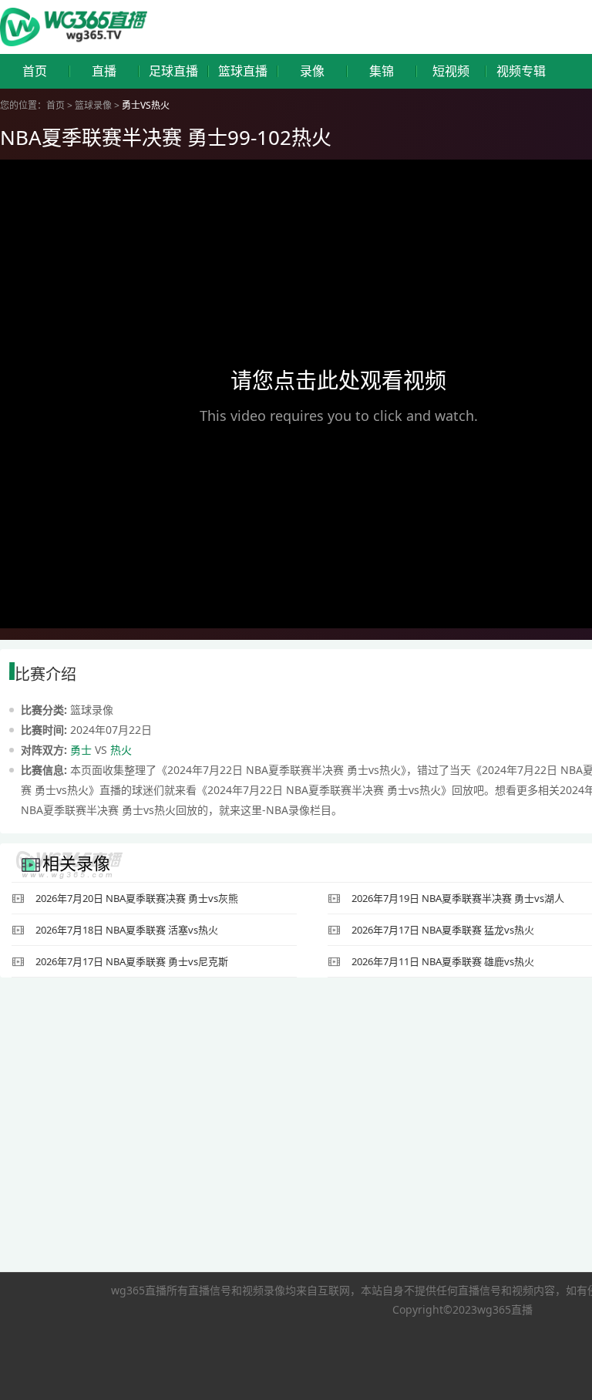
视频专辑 (521, 71)
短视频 (450, 71)
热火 (121, 749)
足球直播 (173, 71)
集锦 (381, 71)
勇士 (81, 749)
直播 (104, 71)
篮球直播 (242, 71)
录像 (312, 71)
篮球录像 (93, 105)
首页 (34, 71)
